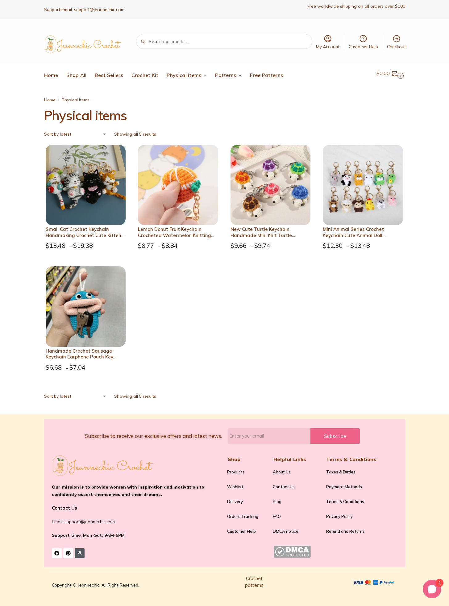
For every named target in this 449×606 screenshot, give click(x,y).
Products (236, 471)
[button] (390, 73)
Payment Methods (344, 486)
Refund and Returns (345, 531)
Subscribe (335, 436)
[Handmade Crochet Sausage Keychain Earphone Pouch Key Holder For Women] (86, 306)
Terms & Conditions (345, 501)
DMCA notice (285, 531)
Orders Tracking (242, 516)
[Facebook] (57, 553)
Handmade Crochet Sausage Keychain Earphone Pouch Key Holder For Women (79, 354)
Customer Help (363, 46)
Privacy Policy (339, 516)
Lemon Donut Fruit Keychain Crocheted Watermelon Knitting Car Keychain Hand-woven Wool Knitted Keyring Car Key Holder (174, 232)
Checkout (396, 46)
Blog (277, 501)
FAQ (277, 516)
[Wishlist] (118, 154)
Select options (87, 260)
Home (50, 99)
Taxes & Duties (340, 471)
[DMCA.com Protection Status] (296, 552)
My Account (327, 46)
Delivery (235, 501)
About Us (282, 471)
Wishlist (235, 486)
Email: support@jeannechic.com (83, 521)
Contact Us (284, 486)
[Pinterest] (68, 553)
